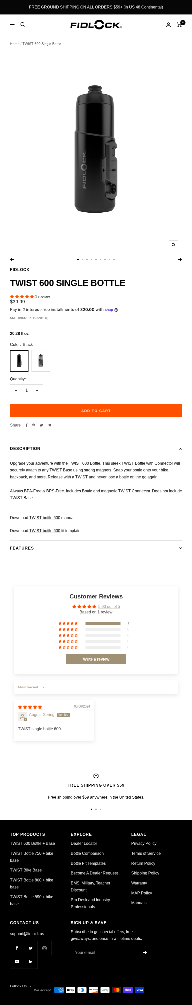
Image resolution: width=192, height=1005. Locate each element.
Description (25, 448)
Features (22, 548)
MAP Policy (141, 893)
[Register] (145, 952)
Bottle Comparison (87, 853)
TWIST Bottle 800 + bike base (31, 883)
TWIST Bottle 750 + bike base (31, 856)
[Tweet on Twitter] (41, 425)
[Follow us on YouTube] (17, 962)
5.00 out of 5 (109, 606)
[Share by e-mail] (49, 425)
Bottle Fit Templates (88, 863)
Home (15, 44)
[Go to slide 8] (109, 259)
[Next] (180, 259)
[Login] (168, 24)
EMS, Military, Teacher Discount (90, 886)
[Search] (22, 24)
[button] (22, 296)
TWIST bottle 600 (44, 518)
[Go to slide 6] (100, 259)
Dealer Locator (84, 843)
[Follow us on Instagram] (44, 948)
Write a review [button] (96, 659)
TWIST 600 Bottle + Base (32, 843)
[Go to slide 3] (87, 259)
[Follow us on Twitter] (31, 948)
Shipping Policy (145, 873)
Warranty (139, 883)
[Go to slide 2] (82, 259)
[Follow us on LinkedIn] (31, 962)
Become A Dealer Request (94, 873)
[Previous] (12, 259)
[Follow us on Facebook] (17, 948)
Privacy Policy (143, 843)
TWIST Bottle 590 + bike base (31, 900)
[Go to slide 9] (114, 259)
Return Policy (143, 863)
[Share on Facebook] (27, 425)
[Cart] (179, 24)
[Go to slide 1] (78, 259)
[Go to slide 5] (96, 259)
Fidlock (20, 270)
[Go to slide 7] (105, 259)
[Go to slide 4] (91, 259)
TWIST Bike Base (26, 870)
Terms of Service (146, 853)
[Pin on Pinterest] (33, 425)
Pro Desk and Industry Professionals (90, 903)
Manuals (138, 903)
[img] (30, 707)
